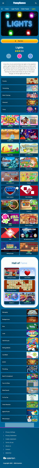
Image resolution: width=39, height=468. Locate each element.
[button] (36, 3)
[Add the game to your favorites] (35, 15)
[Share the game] (8, 56)
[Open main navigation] (3, 3)
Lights (33, 9)
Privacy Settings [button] (10, 432)
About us (8, 446)
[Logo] (19, 3)
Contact (8, 449)
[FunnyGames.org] (2, 9)
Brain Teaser (25, 9)
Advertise (8, 453)
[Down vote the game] (19, 56)
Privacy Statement (11, 435)
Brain (7, 9)
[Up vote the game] (30, 56)
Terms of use (9, 442)
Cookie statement (11, 439)
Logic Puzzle (15, 9)
